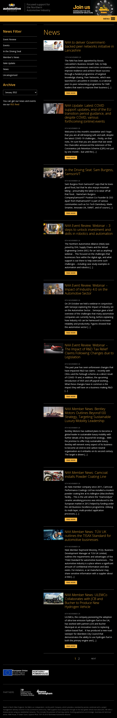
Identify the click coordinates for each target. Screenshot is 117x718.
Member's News (11, 57)
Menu (106, 18)
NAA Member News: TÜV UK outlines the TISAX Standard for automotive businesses (88, 535)
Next (93, 658)
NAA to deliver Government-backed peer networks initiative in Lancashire (89, 46)
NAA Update (9, 63)
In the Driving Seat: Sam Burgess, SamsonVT (89, 171)
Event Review (9, 39)
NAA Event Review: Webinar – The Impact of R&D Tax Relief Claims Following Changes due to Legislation (89, 351)
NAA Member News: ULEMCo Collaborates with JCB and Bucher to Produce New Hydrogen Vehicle (86, 600)
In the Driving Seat (12, 51)
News (6, 69)
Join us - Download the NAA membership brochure (89, 8)
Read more (70, 93)
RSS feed (14, 104)
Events (6, 45)
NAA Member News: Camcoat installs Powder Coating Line (86, 474)
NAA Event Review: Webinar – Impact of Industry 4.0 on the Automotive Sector (86, 289)
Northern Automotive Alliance (12, 7)
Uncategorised (10, 75)
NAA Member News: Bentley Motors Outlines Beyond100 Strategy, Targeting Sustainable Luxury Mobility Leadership (88, 414)
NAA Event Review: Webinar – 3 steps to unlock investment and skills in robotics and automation (89, 229)
